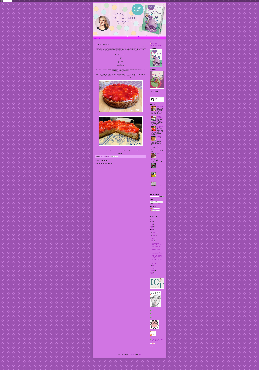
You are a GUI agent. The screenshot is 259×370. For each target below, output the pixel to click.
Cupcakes (106, 36)
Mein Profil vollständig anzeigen (156, 45)
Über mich (148, 36)
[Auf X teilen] (114, 156)
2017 (152, 226)
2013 (152, 272)
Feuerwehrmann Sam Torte (160, 127)
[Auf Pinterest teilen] (117, 156)
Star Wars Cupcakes (156, 247)
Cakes (100, 36)
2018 (152, 224)
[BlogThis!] (113, 156)
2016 (152, 227)
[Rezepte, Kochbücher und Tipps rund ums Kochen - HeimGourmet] (157, 340)
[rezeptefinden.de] (153, 310)
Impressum (155, 36)
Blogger (140, 354)
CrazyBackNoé (154, 43)
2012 (152, 273)
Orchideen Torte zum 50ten (157, 244)
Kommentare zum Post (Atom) (105, 215)
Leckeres (125, 36)
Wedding (119, 36)
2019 (152, 223)
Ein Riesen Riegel (160, 106)
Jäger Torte (154, 257)
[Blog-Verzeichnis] (152, 343)
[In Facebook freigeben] (116, 156)
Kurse (143, 36)
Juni (153, 241)
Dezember (154, 232)
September (154, 237)
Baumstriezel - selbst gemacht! (159, 117)
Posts (153, 208)
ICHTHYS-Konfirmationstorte (160, 154)
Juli (153, 240)
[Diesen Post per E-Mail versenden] (112, 156)
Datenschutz (97, 38)
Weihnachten (131, 36)
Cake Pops (112, 36)
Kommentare (154, 210)
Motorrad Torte (159, 163)
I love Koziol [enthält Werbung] (157, 253)
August (153, 238)
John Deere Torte (160, 172)
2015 (152, 229)
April (153, 267)
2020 (152, 221)
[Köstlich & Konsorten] (154, 328)
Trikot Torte (159, 136)
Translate (159, 203)
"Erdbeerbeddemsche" (156, 249)
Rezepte (138, 36)
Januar (153, 270)
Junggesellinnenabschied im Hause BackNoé (160, 183)
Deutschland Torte (155, 243)
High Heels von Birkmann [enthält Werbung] (156, 252)
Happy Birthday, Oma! (156, 246)
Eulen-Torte (154, 263)
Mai (153, 265)
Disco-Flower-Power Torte (157, 259)
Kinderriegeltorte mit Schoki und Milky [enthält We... (157, 256)
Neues (95, 36)
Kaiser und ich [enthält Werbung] (156, 261)
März (153, 268)
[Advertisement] (121, 203)
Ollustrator (132, 354)
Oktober (153, 235)
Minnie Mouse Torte (155, 146)
